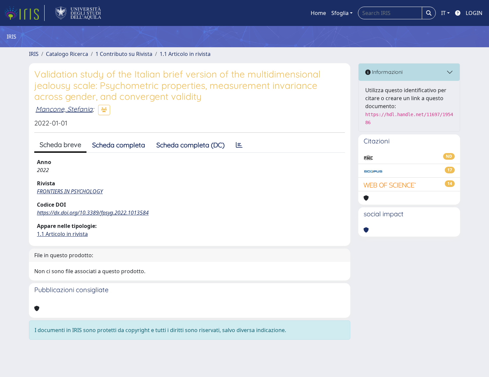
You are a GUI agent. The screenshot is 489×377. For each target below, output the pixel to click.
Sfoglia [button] (340, 13)
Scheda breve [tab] (60, 144)
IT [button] (443, 13)
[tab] (239, 145)
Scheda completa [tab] (118, 145)
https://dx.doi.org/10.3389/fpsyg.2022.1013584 (93, 212)
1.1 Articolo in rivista (185, 54)
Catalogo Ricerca (67, 54)
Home (318, 13)
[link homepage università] (78, 13)
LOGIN (474, 13)
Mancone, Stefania (64, 109)
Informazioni (387, 72)
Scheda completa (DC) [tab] (190, 145)
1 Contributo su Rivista (123, 54)
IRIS (34, 54)
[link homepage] (24, 13)
